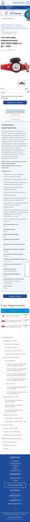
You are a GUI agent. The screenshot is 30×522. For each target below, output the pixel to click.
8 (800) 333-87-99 (18, 3)
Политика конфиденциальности (15, 519)
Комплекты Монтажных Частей (15, 354)
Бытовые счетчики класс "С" (14, 351)
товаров (9, 7)
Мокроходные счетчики (11, 397)
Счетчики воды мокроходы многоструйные (14, 401)
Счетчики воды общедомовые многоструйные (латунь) (17, 364)
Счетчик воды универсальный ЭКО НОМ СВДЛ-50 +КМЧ (14, 315)
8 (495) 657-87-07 (15, 500)
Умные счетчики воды (12, 344)
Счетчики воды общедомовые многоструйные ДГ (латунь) (17, 374)
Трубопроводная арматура (11, 438)
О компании (15, 461)
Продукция (9, 25)
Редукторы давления (10, 442)
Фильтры (6, 448)
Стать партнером (15, 485)
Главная (3, 25)
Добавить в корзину (15, 102)
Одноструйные (10, 383)
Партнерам (15, 466)
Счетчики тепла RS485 (10, 428)
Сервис (15, 480)
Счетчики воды (7, 337)
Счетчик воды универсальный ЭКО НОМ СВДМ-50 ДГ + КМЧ (14, 321)
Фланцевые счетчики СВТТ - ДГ (15, 421)
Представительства (15, 504)
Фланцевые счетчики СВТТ (14, 418)
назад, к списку (15, 296)
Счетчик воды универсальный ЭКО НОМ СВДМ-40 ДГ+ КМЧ (14, 326)
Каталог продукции (15, 463)
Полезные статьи (15, 470)
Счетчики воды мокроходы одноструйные (14, 405)
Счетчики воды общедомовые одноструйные (17, 387)
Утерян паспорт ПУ (15, 478)
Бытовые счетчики (11, 347)
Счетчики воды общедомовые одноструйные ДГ (17, 392)
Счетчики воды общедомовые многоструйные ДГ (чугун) (17, 379)
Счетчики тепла (7, 425)
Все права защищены (15, 517)
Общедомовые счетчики (11, 357)
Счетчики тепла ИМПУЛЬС (11, 432)
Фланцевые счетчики (10, 415)
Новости (15, 468)
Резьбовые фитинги (9, 445)
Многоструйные (10, 361)
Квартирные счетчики (10, 341)
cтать (15, 13)
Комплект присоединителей (12, 435)
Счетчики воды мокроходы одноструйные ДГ (14, 410)
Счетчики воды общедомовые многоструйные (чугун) (17, 369)
